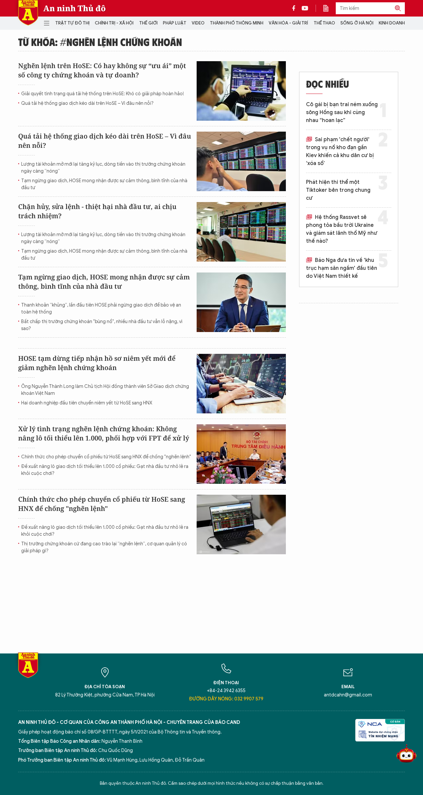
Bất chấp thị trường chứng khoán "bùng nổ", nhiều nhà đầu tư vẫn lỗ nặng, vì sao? (101, 325)
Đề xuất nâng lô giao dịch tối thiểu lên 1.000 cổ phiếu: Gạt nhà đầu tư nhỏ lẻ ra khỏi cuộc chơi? (104, 470)
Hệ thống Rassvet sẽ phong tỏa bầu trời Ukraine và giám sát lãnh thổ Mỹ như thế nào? (341, 229)
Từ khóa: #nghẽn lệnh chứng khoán (100, 41)
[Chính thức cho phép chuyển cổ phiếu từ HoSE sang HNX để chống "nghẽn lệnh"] (241, 524)
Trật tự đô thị (72, 23)
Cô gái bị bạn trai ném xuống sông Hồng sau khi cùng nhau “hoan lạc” (342, 112)
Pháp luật (174, 23)
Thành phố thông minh (236, 23)
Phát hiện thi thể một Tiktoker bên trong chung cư (338, 190)
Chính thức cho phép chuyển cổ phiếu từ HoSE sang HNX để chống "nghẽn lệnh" (106, 457)
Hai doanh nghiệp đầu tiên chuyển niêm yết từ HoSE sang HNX (86, 403)
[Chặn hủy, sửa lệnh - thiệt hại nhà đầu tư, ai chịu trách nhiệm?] (241, 232)
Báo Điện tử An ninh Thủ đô (28, 12)
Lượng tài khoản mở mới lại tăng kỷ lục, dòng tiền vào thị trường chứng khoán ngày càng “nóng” (103, 167)
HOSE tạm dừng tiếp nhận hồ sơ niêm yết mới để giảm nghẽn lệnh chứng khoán (96, 363)
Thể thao (324, 23)
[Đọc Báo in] (329, 8)
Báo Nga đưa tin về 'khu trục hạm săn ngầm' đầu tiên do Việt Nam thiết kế (341, 268)
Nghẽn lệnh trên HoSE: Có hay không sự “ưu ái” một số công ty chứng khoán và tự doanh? (102, 70)
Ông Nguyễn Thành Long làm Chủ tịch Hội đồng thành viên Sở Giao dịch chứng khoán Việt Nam (105, 390)
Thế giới (148, 23)
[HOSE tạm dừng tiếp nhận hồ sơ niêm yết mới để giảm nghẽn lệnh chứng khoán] (241, 383)
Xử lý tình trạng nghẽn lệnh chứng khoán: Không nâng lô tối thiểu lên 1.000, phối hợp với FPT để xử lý (103, 433)
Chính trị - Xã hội (114, 23)
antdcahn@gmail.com (348, 695)
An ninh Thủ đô (74, 8)
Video (198, 23)
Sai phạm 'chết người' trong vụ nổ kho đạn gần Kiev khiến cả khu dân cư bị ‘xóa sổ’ (340, 151)
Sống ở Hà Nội (356, 23)
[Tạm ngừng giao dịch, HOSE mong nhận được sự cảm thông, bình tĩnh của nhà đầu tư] (241, 302)
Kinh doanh (392, 23)
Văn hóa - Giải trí (288, 23)
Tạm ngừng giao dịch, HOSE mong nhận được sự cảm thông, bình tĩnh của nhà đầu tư (104, 184)
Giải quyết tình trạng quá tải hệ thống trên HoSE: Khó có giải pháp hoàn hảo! (102, 94)
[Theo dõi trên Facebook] (295, 8)
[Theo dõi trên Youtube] (305, 8)
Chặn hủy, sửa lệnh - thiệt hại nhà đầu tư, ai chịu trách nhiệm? (97, 211)
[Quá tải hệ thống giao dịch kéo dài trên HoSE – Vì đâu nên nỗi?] (241, 161)
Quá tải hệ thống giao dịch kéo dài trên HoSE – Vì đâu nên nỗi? (87, 103)
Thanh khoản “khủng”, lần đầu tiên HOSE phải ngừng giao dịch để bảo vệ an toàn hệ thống (101, 308)
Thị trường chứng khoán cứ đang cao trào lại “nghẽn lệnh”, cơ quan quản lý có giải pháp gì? (104, 547)
